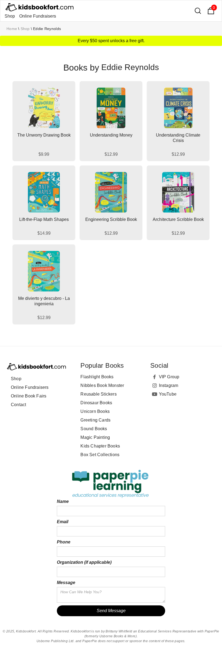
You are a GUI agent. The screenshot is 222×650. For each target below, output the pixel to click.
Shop (10, 16)
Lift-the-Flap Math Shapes (44, 219)
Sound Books (93, 428)
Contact (18, 404)
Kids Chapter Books (100, 446)
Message (66, 582)
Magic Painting (95, 437)
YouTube (168, 394)
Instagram (168, 385)
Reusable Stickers (98, 394)
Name (63, 501)
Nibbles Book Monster (102, 385)
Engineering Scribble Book (111, 219)
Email (62, 521)
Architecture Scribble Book (178, 219)
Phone (63, 542)
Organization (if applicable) (84, 562)
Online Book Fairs (28, 396)
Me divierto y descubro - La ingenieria (44, 301)
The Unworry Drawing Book (44, 135)
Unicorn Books (95, 411)
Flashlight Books (96, 376)
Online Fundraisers (37, 16)
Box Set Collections (99, 454)
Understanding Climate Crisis (178, 138)
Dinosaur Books (96, 402)
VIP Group (169, 376)
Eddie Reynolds (47, 28)
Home (11, 28)
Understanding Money (111, 135)
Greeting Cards (95, 420)
